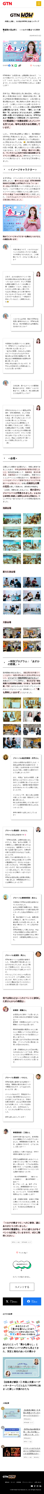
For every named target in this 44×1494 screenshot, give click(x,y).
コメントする (22, 1287)
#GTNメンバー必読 (16, 1242)
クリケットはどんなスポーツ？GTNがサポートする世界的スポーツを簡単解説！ (31, 1451)
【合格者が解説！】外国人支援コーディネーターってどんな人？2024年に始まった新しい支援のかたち (22, 1385)
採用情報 (18, 1482)
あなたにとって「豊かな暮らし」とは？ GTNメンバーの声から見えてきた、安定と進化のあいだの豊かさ (21, 1348)
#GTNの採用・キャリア (26, 1242)
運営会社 (7, 1482)
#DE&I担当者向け (27, 1419)
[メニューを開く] (38, 3)
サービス (13, 1482)
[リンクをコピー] (20, 65)
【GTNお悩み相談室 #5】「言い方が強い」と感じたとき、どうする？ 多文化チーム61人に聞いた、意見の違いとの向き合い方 (32, 1432)
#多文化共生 (36, 1457)
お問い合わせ (38, 1482)
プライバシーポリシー (27, 1482)
